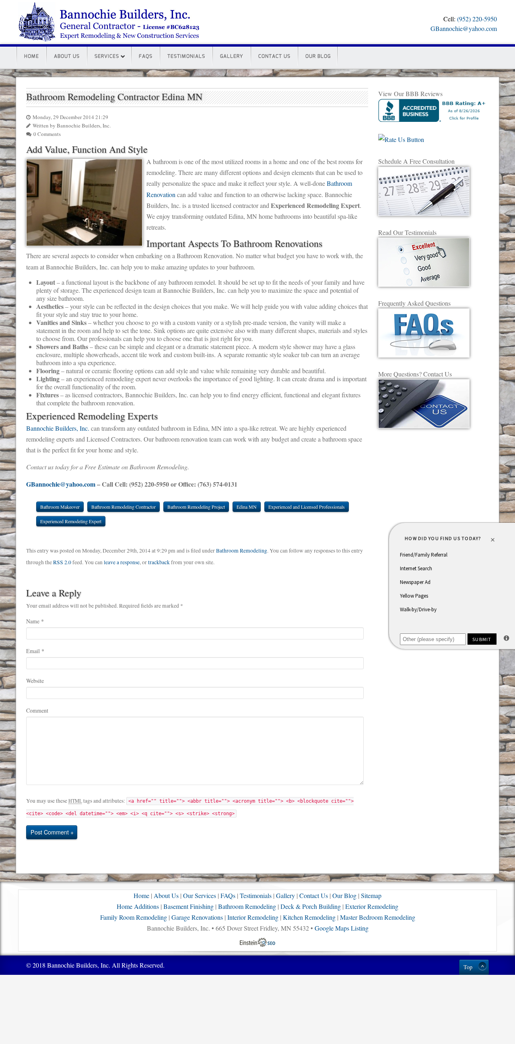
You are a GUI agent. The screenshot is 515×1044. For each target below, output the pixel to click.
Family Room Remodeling (133, 917)
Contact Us (274, 56)
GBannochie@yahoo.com (464, 28)
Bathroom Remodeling (241, 550)
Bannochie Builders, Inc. (57, 428)
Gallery (231, 56)
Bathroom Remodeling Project (196, 507)
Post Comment (50, 832)
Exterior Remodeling (371, 906)
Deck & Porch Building (310, 906)
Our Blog (318, 56)
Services (107, 56)
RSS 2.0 (62, 562)
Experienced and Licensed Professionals (306, 507)
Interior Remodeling (252, 917)
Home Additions (138, 906)
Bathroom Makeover (60, 507)
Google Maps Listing (342, 928)
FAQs (145, 56)
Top (468, 967)
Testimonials (186, 56)
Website (35, 680)
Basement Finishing (188, 906)
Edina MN (247, 507)
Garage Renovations (197, 917)
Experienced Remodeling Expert (70, 521)
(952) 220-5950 (477, 18)
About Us (67, 56)
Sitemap (371, 895)
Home (31, 56)
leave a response (122, 562)
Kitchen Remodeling (309, 917)
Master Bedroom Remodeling (377, 917)
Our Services (199, 895)
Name (35, 621)
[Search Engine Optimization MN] (257, 941)
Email (35, 651)
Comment (37, 710)
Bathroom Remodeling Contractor (123, 507)
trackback (159, 562)
